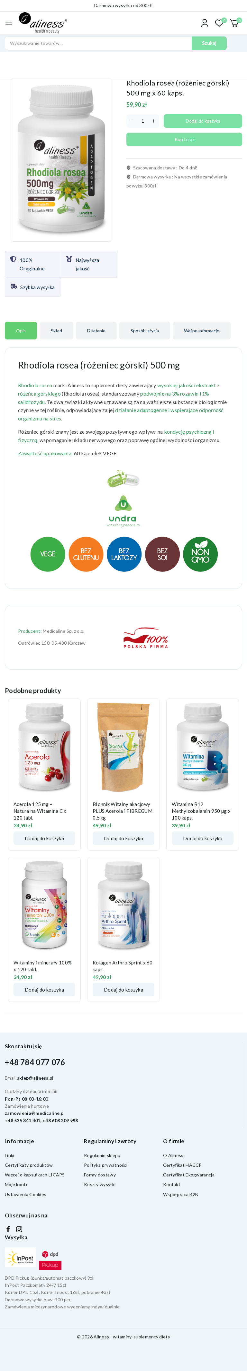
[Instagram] (19, 1229)
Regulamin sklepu (102, 1155)
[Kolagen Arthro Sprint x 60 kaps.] (123, 905)
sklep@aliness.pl (35, 1078)
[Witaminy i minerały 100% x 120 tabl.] (44, 905)
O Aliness (173, 1155)
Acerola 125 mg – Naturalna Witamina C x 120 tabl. (40, 811)
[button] (44, 838)
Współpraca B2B (180, 1194)
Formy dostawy (100, 1174)
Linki (9, 1155)
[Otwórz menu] (9, 23)
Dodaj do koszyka (203, 121)
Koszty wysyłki (99, 1184)
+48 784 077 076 (35, 1062)
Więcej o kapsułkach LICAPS (35, 1174)
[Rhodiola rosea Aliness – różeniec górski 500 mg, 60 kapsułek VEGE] (61, 160)
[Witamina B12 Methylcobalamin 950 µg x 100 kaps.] (203, 747)
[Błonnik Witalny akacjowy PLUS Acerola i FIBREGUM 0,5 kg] (123, 747)
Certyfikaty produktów (29, 1165)
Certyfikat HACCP (182, 1165)
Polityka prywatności (105, 1165)
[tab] (21, 330)
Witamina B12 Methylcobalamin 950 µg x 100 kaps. (201, 811)
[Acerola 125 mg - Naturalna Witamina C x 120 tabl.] (44, 747)
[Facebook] (8, 1229)
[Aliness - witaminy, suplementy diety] (43, 23)
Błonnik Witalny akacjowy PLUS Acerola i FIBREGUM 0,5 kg (122, 811)
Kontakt (171, 1184)
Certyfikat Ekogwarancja (189, 1174)
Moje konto (17, 1184)
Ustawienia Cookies (25, 1194)
